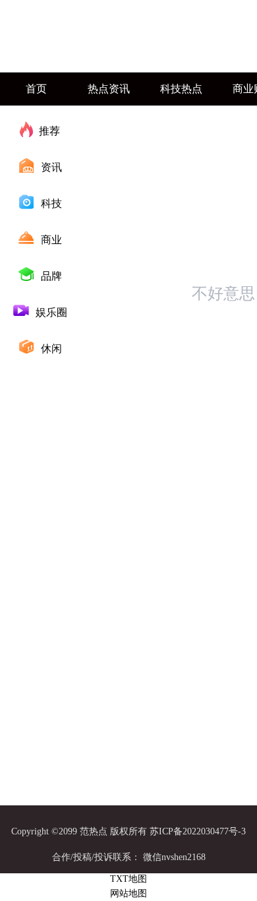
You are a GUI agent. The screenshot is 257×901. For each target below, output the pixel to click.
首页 (36, 88)
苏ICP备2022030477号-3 (198, 831)
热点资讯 (109, 88)
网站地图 (128, 893)
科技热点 (181, 88)
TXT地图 (128, 879)
